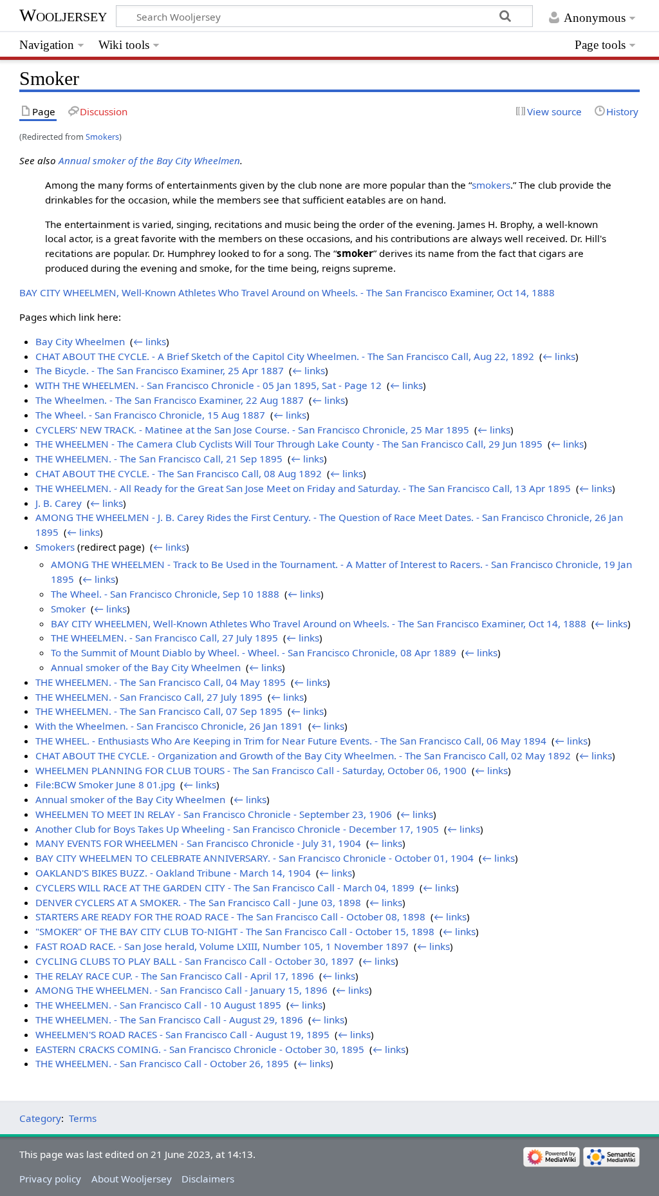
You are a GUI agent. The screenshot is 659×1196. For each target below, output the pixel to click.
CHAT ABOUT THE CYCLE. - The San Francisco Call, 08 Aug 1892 (178, 473)
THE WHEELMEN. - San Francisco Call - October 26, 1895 (162, 1063)
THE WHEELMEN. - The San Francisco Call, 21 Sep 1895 (159, 458)
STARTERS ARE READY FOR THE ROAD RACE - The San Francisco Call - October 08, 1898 (230, 916)
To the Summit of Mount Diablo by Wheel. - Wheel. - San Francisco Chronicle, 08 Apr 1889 (253, 652)
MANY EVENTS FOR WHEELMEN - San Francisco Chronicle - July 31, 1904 (198, 843)
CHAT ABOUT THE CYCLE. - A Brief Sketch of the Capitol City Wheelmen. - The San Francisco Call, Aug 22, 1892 (284, 356)
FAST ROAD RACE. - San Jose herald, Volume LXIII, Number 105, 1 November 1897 (222, 946)
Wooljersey (63, 15)
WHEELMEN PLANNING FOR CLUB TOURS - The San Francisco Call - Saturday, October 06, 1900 (251, 770)
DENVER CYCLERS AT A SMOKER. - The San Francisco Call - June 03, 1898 (198, 902)
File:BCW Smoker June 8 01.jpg (105, 784)
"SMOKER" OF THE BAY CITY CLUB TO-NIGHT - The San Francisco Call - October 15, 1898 (234, 931)
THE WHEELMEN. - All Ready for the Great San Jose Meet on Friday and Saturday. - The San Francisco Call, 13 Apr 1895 (303, 488)
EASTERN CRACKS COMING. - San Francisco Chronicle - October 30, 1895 (199, 1049)
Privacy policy (50, 1178)
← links (149, 341)
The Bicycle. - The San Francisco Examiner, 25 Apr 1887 (159, 370)
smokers (491, 184)
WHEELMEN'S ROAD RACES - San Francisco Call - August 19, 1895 (182, 1034)
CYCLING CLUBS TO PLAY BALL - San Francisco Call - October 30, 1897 (194, 960)
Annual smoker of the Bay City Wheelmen (149, 160)
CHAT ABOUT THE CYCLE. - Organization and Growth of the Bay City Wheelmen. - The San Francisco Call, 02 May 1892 (303, 755)
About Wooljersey (131, 1178)
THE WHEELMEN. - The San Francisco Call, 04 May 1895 (160, 682)
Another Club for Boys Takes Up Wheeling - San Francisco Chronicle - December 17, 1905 (237, 828)
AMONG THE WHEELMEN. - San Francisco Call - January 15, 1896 (181, 989)
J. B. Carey (58, 503)
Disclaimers (207, 1178)
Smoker (68, 608)
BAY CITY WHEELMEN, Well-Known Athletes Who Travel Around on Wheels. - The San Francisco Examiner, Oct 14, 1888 (287, 292)
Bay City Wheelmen (80, 341)
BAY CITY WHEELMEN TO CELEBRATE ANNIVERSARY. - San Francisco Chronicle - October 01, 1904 (254, 857)
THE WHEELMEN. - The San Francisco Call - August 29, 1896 (169, 1019)
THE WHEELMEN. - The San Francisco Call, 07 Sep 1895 (159, 711)
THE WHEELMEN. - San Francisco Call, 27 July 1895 (164, 637)
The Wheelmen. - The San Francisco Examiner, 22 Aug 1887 (169, 400)
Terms (83, 1118)
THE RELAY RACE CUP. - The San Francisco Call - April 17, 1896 (174, 975)
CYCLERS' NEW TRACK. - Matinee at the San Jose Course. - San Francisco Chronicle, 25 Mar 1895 (252, 429)
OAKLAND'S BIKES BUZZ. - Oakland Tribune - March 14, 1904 (173, 872)
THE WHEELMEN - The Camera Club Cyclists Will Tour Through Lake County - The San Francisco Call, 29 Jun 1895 (289, 443)
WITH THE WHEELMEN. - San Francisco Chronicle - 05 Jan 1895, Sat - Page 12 (208, 385)
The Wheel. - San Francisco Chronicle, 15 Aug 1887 (150, 414)
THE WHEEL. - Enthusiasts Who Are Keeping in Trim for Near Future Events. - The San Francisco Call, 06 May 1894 (290, 740)
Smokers (102, 136)
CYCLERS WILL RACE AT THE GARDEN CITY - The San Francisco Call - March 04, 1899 (224, 887)
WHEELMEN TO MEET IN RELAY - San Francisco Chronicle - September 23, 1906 (213, 814)
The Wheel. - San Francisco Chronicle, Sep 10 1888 (165, 593)
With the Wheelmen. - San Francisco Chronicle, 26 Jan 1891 (169, 725)
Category (40, 1118)
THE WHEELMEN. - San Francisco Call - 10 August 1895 (158, 1004)
